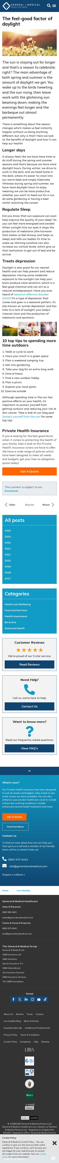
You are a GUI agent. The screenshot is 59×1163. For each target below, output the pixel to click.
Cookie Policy (10, 1041)
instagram (32, 999)
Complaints (25, 1041)
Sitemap (45, 1041)
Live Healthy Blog (12, 1021)
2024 (8, 536)
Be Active (10, 622)
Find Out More (15, 826)
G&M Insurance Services (14, 977)
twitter (20, 999)
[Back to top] (29, 771)
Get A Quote (29, 471)
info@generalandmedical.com (28, 866)
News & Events (31, 1021)
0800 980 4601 (9, 912)
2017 (8, 578)
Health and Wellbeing (18, 604)
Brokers (20, 1014)
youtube (39, 999)
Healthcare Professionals (37, 1028)
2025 (8, 530)
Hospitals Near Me (13, 1028)
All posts (15, 520)
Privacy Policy (10, 1034)
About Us (8, 1014)
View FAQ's (29, 748)
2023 (8, 542)
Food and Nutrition (16, 610)
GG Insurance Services (13, 972)
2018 (8, 572)
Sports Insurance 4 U (12, 963)
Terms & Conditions (29, 1034)
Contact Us (30, 706)
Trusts (30, 1014)
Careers (39, 1014)
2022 (8, 548)
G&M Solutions (9, 959)
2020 (8, 560)
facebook (13, 999)
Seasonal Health (15, 628)
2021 (8, 554)
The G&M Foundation (12, 981)
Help (36, 1041)
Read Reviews (29, 664)
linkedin (26, 999)
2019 (8, 566)
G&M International (11, 968)
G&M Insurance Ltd (11, 954)
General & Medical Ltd (13, 950)
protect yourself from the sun (21, 416)
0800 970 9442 (18, 859)
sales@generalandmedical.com (17, 917)
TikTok (45, 999)
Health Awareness (16, 616)
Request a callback (12, 874)
